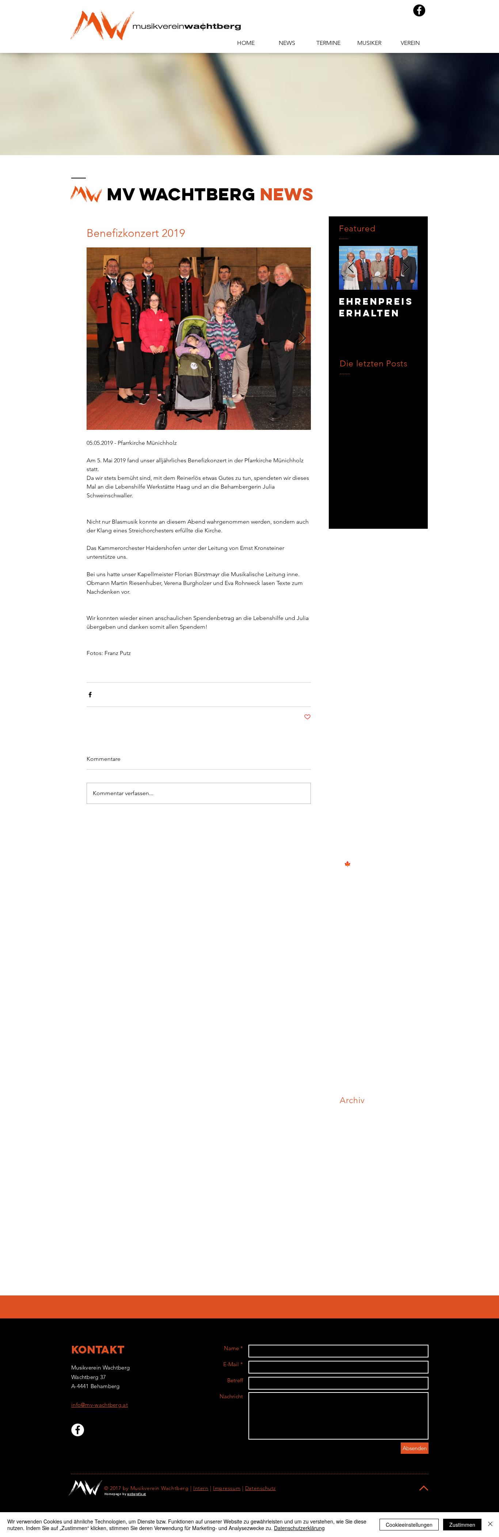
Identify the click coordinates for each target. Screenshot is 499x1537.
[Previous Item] (350, 268)
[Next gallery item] (302, 339)
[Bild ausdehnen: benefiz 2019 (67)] (199, 338)
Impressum (226, 1488)
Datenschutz (260, 1488)
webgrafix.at (136, 1494)
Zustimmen (462, 1524)
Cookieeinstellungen (409, 1524)
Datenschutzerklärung (299, 1528)
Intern (200, 1488)
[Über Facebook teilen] (90, 694)
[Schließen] (490, 1524)
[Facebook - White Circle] (77, 1430)
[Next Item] (406, 268)
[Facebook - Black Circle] (419, 10)
